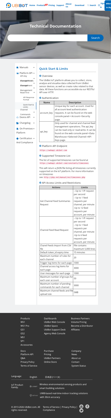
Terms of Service (51, 407)
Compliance (49, 409)
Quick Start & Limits (28, 106)
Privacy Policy (69, 407)
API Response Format (28, 98)
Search (95, 38)
